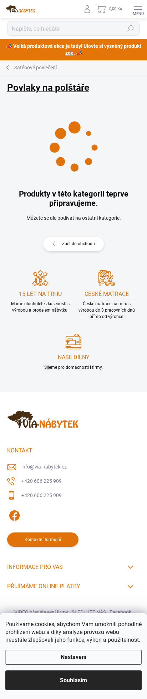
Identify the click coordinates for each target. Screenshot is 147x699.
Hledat (130, 28)
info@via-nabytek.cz (44, 467)
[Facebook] (13, 514)
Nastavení (73, 657)
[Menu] (138, 9)
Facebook (120, 612)
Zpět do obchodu (78, 243)
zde (69, 53)
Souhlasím (73, 680)
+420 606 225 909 (41, 481)
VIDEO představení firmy (41, 612)
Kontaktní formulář (43, 539)
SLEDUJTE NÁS (89, 612)
